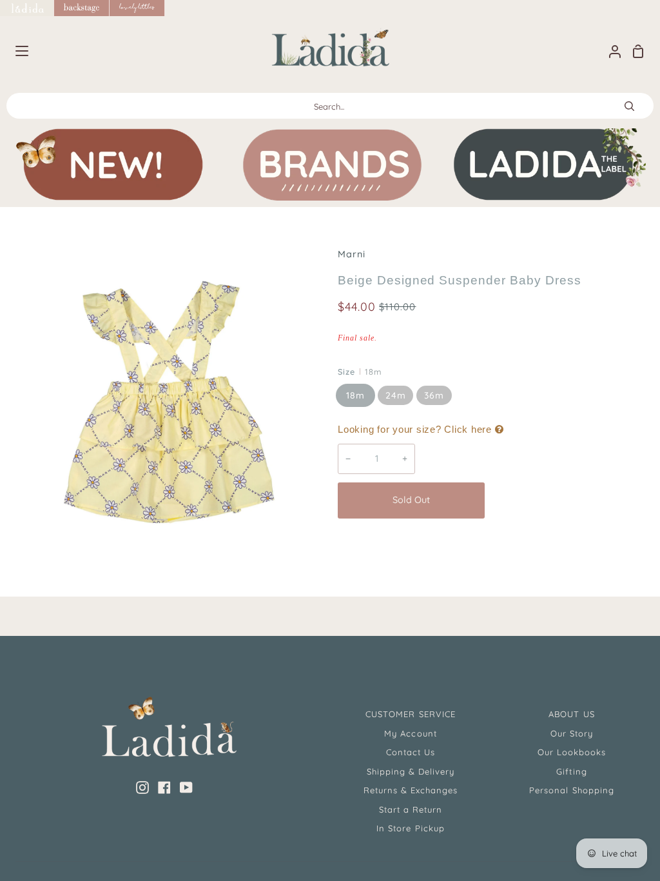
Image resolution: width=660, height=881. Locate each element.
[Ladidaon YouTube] (186, 787)
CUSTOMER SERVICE (410, 714)
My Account (410, 733)
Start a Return (411, 809)
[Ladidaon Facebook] (164, 787)
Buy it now (568, 499)
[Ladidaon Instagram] (142, 787)
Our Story (571, 733)
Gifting (571, 771)
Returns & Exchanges (411, 790)
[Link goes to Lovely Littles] (137, 8)
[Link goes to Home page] (27, 8)
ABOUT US (571, 714)
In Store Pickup (410, 828)
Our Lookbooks (572, 752)
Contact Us (410, 752)
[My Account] (609, 51)
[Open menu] (15, 51)
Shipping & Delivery (411, 771)
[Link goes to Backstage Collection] (82, 8)
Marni (351, 254)
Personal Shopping (571, 790)
